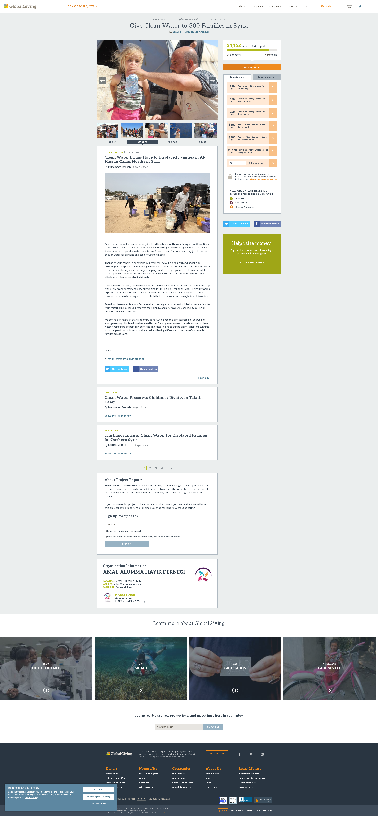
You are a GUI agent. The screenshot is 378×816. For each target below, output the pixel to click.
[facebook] (239, 754)
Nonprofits (257, 6)
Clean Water (159, 19)
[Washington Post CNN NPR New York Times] (147, 799)
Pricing (258, 811)
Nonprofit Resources (249, 773)
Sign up (126, 544)
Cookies (242, 811)
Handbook (144, 782)
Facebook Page (124, 587)
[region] (61, 797)
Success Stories (246, 787)
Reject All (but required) (98, 796)
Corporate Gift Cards (182, 782)
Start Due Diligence (148, 773)
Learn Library (250, 769)
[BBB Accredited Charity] (246, 800)
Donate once (237, 77)
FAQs (208, 782)
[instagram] (251, 754)
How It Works (212, 773)
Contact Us (211, 787)
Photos (172, 142)
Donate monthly (267, 76)
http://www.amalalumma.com (126, 358)
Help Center (217, 753)
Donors (111, 769)
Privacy (233, 811)
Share (202, 142)
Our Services (178, 773)
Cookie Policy (31, 797)
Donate (81, 6)
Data (269, 811)
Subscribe (213, 726)
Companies (275, 6)
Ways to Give (112, 773)
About (242, 6)
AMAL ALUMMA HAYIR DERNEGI (190, 32)
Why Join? (143, 778)
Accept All (98, 789)
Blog (306, 6)
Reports (142, 142)
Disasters (292, 6)
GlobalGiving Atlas (181, 787)
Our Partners (178, 778)
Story (112, 142)
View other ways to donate (263, 179)
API (264, 811)
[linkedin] (262, 754)
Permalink (204, 377)
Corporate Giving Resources (252, 778)
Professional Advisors (116, 782)
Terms (250, 811)
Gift (325, 6)
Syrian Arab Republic (188, 19)
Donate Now (252, 67)
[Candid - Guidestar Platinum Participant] (234, 800)
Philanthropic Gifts (115, 778)
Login (359, 6)
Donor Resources (247, 782)
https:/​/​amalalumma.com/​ (127, 584)
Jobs (208, 778)
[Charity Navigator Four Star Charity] (224, 800)
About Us (213, 769)
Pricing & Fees (146, 787)
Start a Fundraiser (252, 262)
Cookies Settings (98, 803)
